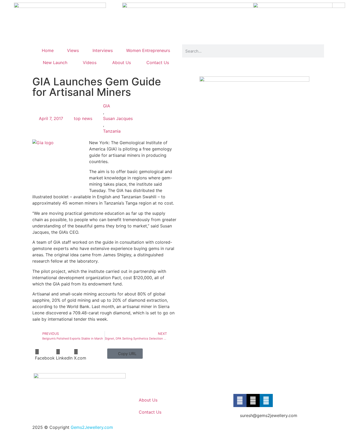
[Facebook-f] (240, 400)
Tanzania (112, 131)
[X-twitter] (253, 400)
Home (48, 50)
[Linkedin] (266, 400)
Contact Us (157, 62)
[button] (45, 354)
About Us (121, 62)
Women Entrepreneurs (148, 50)
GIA (106, 105)
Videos (89, 62)
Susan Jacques (118, 118)
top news (83, 118)
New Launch (55, 62)
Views (73, 50)
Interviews (103, 50)
